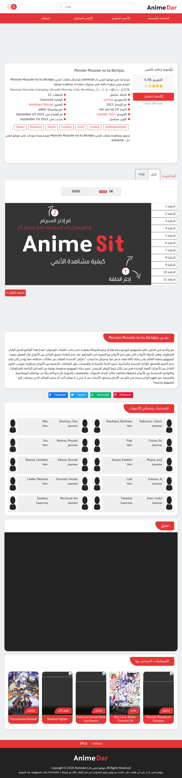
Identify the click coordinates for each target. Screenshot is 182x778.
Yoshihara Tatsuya (41, 104)
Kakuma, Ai (155, 479)
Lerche (108, 99)
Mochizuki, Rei (69, 498)
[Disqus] (91, 591)
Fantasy (66, 127)
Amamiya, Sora (68, 421)
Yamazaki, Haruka (67, 479)
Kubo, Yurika (154, 498)
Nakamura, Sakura (151, 421)
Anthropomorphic (116, 127)
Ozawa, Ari (155, 440)
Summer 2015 (106, 114)
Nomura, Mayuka (67, 440)
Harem (51, 127)
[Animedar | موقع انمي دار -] (162, 11)
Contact (97, 743)
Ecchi (80, 127)
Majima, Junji (154, 460)
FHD (142, 174)
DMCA (83, 743)
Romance (36, 127)
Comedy (95, 127)
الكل (154, 174)
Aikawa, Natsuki (68, 460)
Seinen (20, 127)
